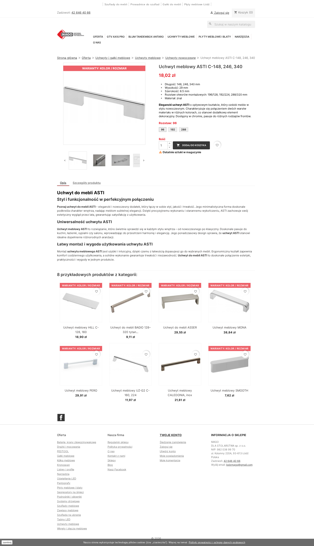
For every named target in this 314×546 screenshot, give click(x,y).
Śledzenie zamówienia (173, 442)
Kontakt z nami (116, 455)
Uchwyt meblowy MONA (229, 327)
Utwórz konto (168, 451)
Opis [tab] (63, 183)
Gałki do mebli (172, 4)
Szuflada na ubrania (69, 514)
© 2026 (156, 538)
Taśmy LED (63, 519)
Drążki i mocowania (68, 446)
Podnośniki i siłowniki (69, 496)
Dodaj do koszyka (191, 145)
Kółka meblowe (66, 460)
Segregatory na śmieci (70, 492)
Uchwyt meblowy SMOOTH (229, 390)
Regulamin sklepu (118, 442)
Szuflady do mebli (115, 4)
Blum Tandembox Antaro (146, 36)
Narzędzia (242, 36)
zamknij (7, 542)
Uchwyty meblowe (181, 36)
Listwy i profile (65, 469)
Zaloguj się (166, 446)
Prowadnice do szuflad (145, 4)
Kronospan (63, 464)
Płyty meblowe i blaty (215, 36)
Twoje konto (171, 435)
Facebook (61, 417)
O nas (97, 42)
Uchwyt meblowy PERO (81, 390)
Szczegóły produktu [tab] (87, 183)
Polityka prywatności (120, 446)
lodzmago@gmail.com (239, 464)
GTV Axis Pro (116, 36)
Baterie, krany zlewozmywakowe (76, 442)
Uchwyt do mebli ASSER (180, 327)
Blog (110, 464)
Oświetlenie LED (66, 478)
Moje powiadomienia (172, 455)
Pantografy (63, 483)
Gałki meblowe (65, 455)
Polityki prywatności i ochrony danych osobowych (217, 542)
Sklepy (112, 460)
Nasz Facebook (117, 469)
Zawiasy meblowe (67, 510)
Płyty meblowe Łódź (197, 4)
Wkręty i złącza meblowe (72, 528)
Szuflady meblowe (68, 505)
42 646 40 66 (80, 12)
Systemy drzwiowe (68, 501)
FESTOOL (63, 451)
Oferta (98, 36)
